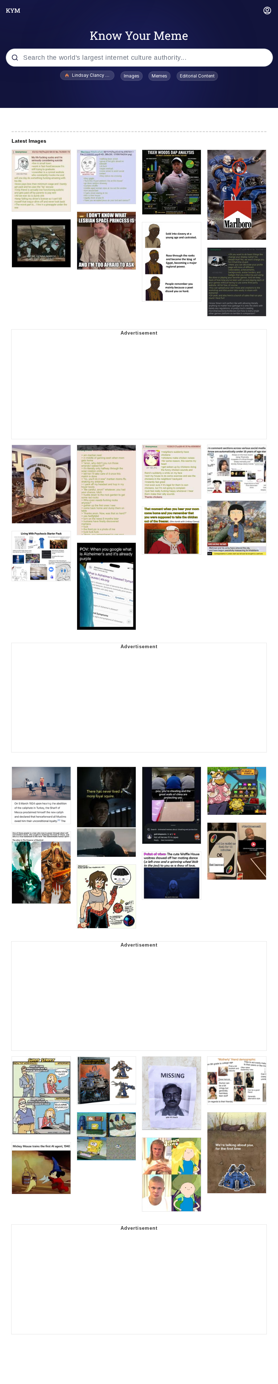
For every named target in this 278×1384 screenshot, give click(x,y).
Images (131, 76)
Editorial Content (197, 76)
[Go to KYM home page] (13, 10)
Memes (159, 76)
